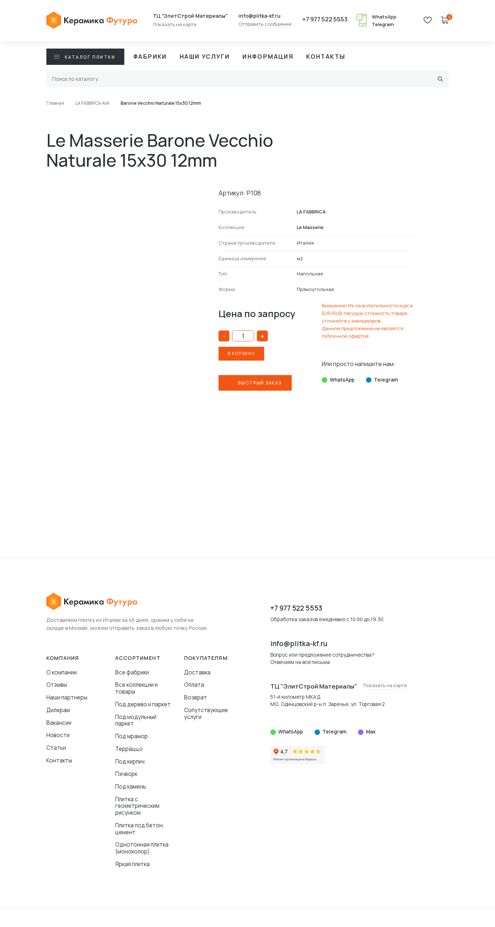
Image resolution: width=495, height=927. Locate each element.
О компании (61, 672)
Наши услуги (205, 57)
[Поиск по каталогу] (440, 79)
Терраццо (129, 749)
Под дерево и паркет (143, 704)
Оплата (194, 685)
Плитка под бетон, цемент (139, 829)
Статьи (56, 748)
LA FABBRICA (311, 211)
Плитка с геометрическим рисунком (137, 805)
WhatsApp (384, 16)
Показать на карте (174, 25)
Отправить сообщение (264, 24)
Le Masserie (310, 227)
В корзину (241, 353)
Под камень (130, 786)
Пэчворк (126, 774)
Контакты (325, 57)
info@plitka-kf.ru (259, 15)
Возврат (195, 697)
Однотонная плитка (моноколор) (142, 848)
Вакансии (58, 723)
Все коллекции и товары (136, 688)
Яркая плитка (132, 864)
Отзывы (56, 685)
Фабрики (150, 57)
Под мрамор (131, 736)
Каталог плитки (90, 57)
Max (370, 731)
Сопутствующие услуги (206, 713)
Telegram (383, 24)
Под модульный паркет (136, 720)
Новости (58, 735)
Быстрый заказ (259, 383)
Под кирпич (130, 761)
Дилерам (58, 710)
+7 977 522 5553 (325, 19)
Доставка (197, 672)
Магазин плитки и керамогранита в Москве (91, 21)
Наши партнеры (66, 697)
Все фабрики (132, 672)
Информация (268, 57)
